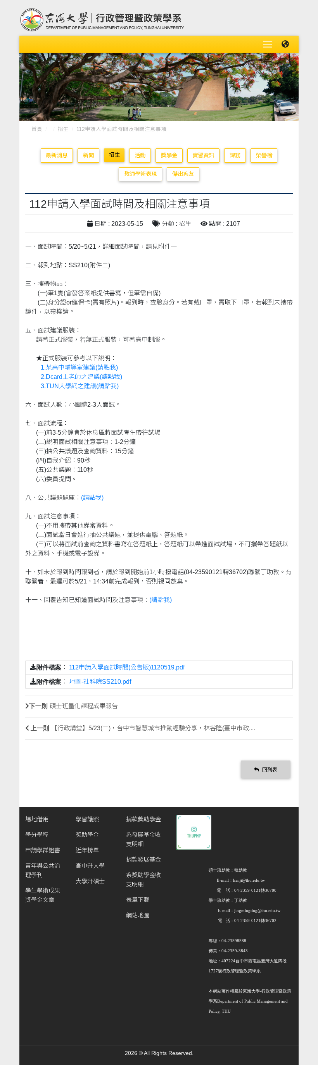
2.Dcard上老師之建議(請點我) (81, 376)
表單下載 (137, 899)
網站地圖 (137, 915)
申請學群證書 (42, 850)
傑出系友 (183, 174)
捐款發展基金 (143, 859)
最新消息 (56, 155)
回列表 (269, 770)
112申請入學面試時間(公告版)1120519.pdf (127, 667)
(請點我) (92, 497)
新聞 (88, 155)
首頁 (36, 129)
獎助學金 (87, 834)
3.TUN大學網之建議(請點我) (80, 386)
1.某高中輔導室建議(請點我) (79, 367)
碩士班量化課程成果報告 (84, 706)
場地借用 (36, 819)
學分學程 (36, 834)
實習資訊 (203, 155)
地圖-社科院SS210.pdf (100, 681)
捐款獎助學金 (143, 819)
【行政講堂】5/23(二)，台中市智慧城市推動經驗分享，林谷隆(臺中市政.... (153, 728)
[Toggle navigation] (267, 44)
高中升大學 (90, 865)
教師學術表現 (140, 174)
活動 (140, 155)
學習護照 (87, 819)
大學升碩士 (90, 881)
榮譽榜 (264, 155)
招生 (63, 129)
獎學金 (169, 155)
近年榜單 (87, 850)
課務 (235, 155)
